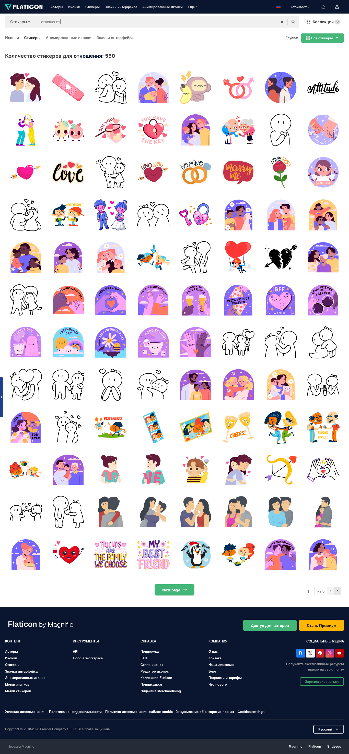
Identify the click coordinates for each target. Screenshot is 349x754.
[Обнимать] (238, 469)
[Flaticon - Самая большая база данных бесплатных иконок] (24, 7)
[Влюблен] (110, 384)
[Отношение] (323, 87)
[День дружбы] (68, 299)
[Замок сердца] (196, 214)
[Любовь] (68, 172)
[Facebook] (300, 653)
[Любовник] (196, 469)
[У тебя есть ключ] (153, 130)
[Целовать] (25, 87)
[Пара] (110, 87)
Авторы (56, 6)
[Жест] (323, 469)
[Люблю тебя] (153, 172)
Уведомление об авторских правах (205, 711)
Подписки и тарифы (225, 677)
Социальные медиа (325, 641)
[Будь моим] (196, 172)
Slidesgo (334, 746)
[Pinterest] (320, 653)
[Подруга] (110, 469)
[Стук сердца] (280, 130)
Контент (13, 641)
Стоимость (300, 6)
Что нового (217, 684)
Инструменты (86, 641)
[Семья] (153, 87)
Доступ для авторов (270, 625)
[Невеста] (323, 172)
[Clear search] (282, 22)
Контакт (214, 657)
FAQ (144, 657)
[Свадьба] (110, 214)
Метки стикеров (18, 690)
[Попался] (110, 130)
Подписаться (151, 684)
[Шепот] (25, 512)
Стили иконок (152, 664)
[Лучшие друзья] (110, 554)
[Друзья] (68, 214)
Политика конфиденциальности (75, 711)
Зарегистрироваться (322, 681)
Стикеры (92, 6)
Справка (148, 641)
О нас (213, 651)
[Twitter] (310, 653)
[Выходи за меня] (238, 172)
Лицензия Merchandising (161, 690)
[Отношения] (238, 87)
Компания (217, 641)
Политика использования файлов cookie (139, 711)
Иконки (74, 6)
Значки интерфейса (121, 6)
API (75, 651)
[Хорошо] (196, 554)
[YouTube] (339, 653)
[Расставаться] (196, 87)
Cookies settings (251, 712)
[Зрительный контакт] (280, 342)
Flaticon (314, 746)
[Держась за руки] (323, 130)
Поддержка (150, 651)
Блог (212, 671)
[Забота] (238, 512)
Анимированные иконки (162, 6)
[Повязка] (68, 87)
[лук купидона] (280, 469)
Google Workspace (88, 657)
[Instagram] (329, 653)
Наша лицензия (221, 664)
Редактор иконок (155, 671)
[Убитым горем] (280, 257)
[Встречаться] (323, 384)
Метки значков (17, 684)
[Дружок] (153, 469)
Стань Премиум (321, 625)
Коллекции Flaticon (156, 677)
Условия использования (25, 711)
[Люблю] (68, 130)
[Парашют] (238, 257)
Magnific (295, 746)
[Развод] (280, 87)
